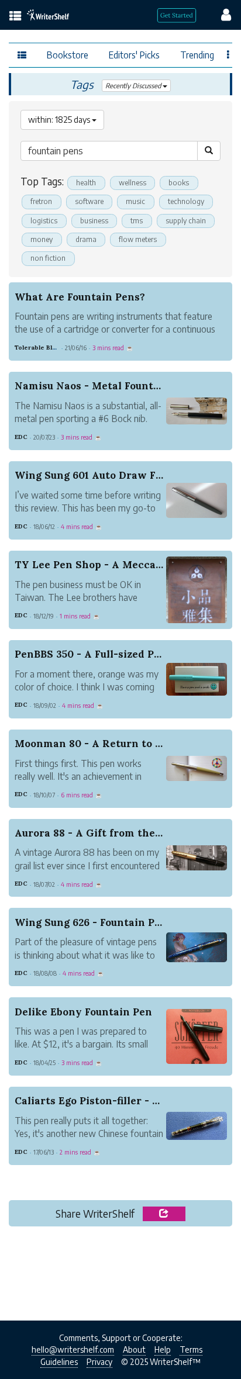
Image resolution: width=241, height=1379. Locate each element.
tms (136, 220)
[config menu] (220, 14)
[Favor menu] (228, 54)
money (41, 239)
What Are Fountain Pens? (80, 297)
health (86, 182)
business (94, 220)
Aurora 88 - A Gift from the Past (97, 833)
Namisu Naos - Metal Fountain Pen (103, 385)
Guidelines (59, 1362)
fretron (41, 201)
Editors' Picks (134, 54)
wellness (132, 182)
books (178, 182)
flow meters (138, 239)
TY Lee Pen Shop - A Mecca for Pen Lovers (124, 564)
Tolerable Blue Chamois (51, 347)
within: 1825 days (60, 120)
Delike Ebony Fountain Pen (83, 1011)
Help (162, 1349)
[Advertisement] (120, 1270)
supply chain (186, 220)
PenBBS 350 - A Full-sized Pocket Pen (110, 654)
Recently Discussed (134, 85)
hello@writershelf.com (73, 1349)
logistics (43, 220)
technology (186, 201)
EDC (21, 437)
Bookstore (67, 54)
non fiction (48, 258)
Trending (197, 54)
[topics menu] (15, 17)
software (89, 201)
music (135, 201)
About (134, 1349)
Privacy (99, 1362)
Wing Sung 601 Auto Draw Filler (96, 475)
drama (86, 239)
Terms (191, 1349)
